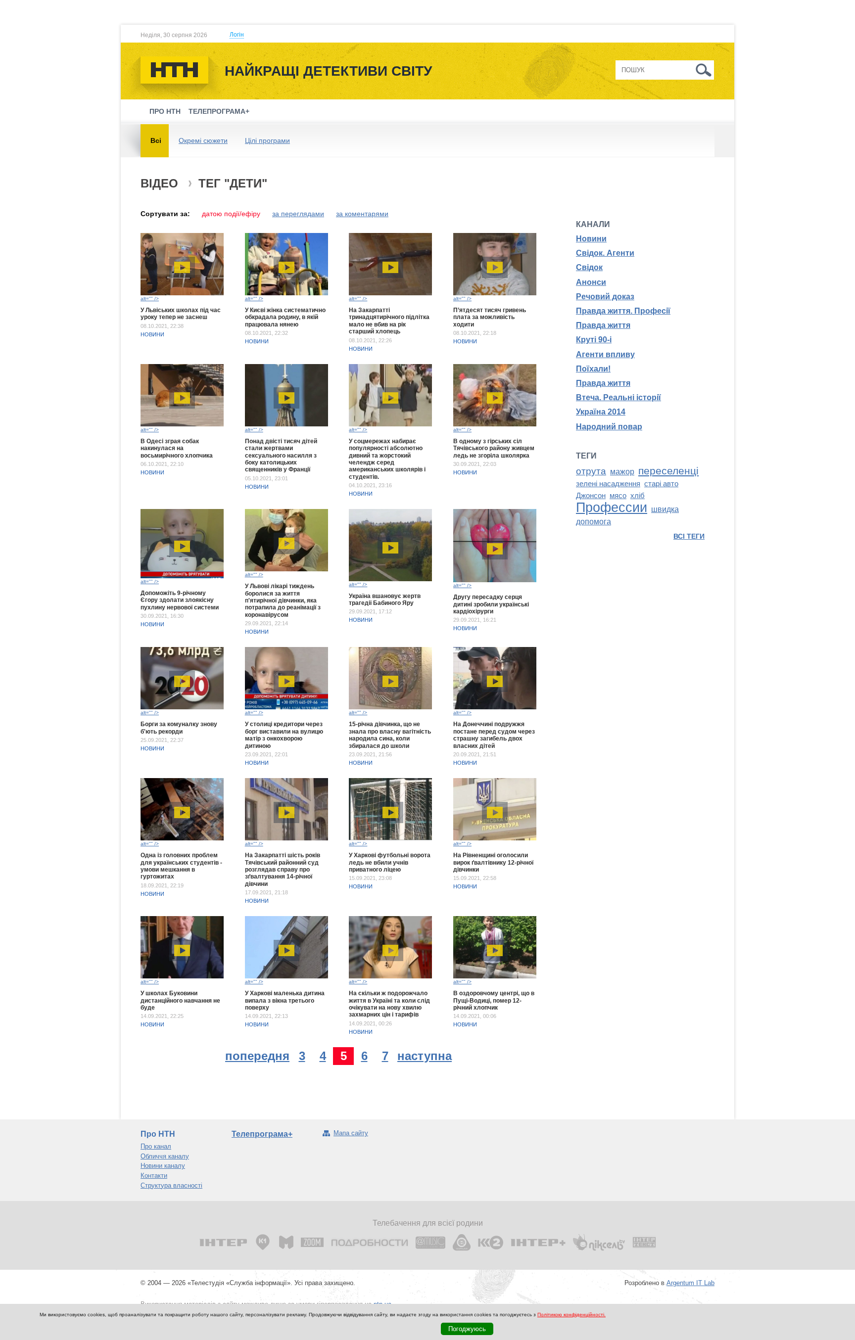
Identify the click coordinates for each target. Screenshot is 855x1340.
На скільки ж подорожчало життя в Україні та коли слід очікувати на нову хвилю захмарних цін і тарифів (389, 1004)
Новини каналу (163, 1165)
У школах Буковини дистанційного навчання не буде (180, 1000)
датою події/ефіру (231, 214)
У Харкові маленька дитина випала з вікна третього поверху (285, 1000)
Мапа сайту (350, 1133)
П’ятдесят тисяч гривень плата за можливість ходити (489, 317)
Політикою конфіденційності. (571, 1314)
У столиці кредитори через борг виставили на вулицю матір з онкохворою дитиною (284, 735)
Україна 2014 (600, 412)
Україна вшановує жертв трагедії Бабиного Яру (385, 599)
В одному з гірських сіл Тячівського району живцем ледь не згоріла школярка (493, 448)
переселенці (668, 471)
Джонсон (591, 496)
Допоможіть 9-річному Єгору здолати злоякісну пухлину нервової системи (180, 600)
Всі (155, 140)
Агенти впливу (605, 354)
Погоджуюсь (467, 1329)
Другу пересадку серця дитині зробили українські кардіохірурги (491, 604)
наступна (424, 1056)
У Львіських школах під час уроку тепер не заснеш (181, 314)
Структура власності (171, 1185)
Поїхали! (593, 369)
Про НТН (165, 111)
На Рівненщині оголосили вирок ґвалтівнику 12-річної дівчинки (493, 862)
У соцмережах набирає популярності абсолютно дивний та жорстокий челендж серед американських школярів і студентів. (387, 459)
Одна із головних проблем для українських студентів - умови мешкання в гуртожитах (181, 866)
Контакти (154, 1175)
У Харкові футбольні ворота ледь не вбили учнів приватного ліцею (389, 862)
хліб (637, 496)
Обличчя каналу (165, 1156)
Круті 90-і (594, 339)
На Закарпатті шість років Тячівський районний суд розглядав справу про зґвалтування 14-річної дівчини (282, 869)
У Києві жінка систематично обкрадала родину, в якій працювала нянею (285, 317)
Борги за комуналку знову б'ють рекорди (179, 728)
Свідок (589, 267)
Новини (152, 334)
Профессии (611, 507)
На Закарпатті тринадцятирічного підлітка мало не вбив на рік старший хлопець (389, 321)
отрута (591, 471)
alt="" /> (150, 298)
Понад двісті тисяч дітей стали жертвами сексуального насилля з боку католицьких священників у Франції (281, 455)
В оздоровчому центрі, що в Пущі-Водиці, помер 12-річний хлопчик (493, 1000)
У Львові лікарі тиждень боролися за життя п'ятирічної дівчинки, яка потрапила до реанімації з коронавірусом (283, 600)
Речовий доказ (605, 296)
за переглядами (298, 214)
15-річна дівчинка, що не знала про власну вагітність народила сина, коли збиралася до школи (390, 735)
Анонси (591, 282)
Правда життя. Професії (623, 311)
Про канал (156, 1146)
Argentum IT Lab (690, 1283)
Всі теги (689, 536)
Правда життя (603, 325)
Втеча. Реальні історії (618, 397)
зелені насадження (608, 484)
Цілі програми (267, 140)
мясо (618, 496)
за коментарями (362, 214)
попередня (257, 1056)
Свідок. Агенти (605, 253)
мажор (622, 471)
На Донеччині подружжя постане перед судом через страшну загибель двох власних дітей (494, 735)
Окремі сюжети (203, 140)
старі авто (661, 484)
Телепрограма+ (219, 111)
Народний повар (609, 426)
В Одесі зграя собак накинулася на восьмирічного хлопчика (177, 448)
